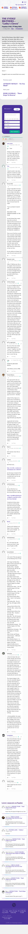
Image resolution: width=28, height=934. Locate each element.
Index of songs (13, 911)
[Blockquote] (16, 119)
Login (17, 109)
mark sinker (10, 143)
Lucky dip (13, 912)
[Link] (18, 119)
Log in (25, 2)
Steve (6, 912)
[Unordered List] (14, 119)
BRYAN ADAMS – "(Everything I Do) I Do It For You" (13, 817)
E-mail (22, 912)
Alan (9, 918)
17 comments (19, 28)
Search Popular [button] (20, 4)
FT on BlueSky (22, 911)
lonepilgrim (10, 735)
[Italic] (7, 119)
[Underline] (9, 119)
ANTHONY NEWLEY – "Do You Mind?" (14, 85)
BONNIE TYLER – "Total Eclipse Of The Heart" (14, 807)
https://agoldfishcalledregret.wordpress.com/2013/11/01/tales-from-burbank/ (14, 497)
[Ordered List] (12, 119)
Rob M (8, 521)
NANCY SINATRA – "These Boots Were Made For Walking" (15, 852)
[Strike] (11, 119)
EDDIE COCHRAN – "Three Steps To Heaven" (12, 94)
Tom (12, 28)
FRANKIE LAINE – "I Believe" (16, 830)
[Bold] (5, 119)
